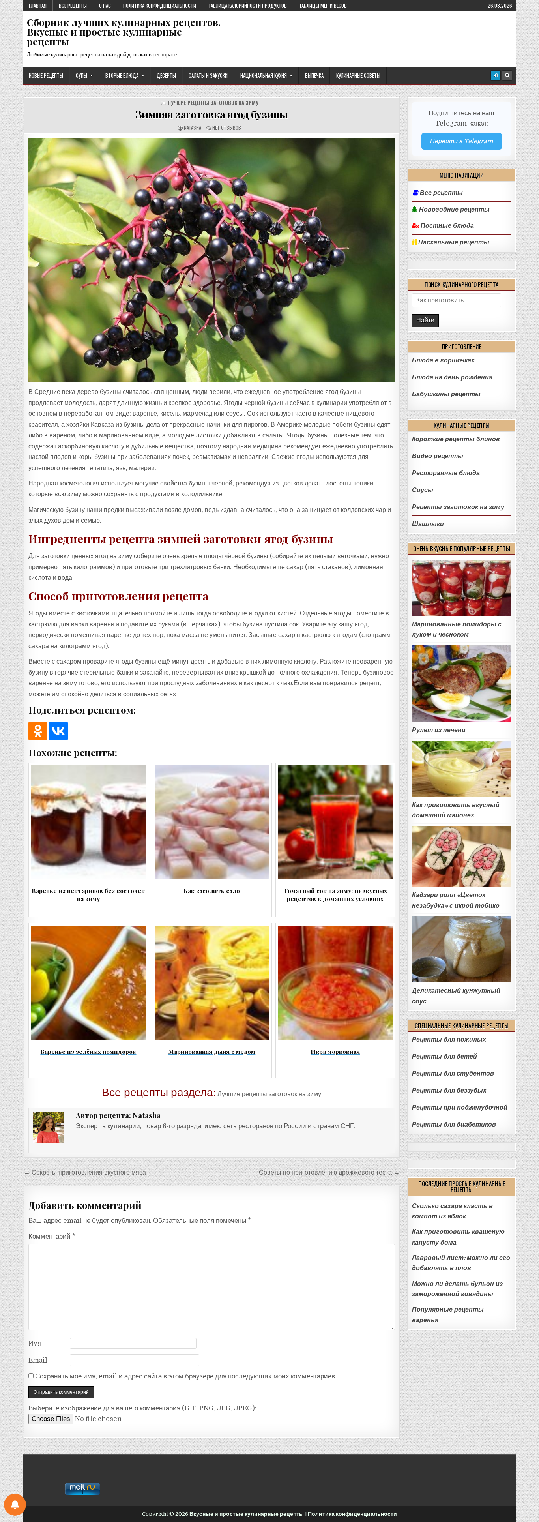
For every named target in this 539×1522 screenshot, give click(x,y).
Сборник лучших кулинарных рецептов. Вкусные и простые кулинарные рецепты (124, 32)
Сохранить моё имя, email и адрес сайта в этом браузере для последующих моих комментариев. (186, 1376)
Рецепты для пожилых (449, 1039)
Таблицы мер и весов (323, 5)
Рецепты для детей (444, 1056)
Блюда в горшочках (443, 360)
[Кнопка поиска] (507, 75)
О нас (105, 5)
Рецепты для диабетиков (454, 1124)
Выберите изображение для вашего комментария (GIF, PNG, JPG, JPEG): (142, 1408)
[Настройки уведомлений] (15, 1505)
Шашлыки (428, 524)
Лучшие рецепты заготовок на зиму (212, 103)
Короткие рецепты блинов (456, 439)
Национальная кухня (263, 75)
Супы (81, 75)
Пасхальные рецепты (453, 242)
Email (37, 1360)
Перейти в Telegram (461, 141)
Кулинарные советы (358, 75)
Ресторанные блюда (446, 473)
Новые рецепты (46, 75)
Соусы (422, 490)
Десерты (166, 75)
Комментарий (51, 1236)
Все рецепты (73, 5)
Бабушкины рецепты (446, 394)
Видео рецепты (437, 456)
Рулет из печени (439, 730)
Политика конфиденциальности (159, 5)
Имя (34, 1343)
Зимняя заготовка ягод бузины (211, 114)
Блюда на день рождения (452, 377)
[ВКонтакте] (58, 731)
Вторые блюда (121, 75)
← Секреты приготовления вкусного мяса (85, 1172)
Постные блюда (446, 225)
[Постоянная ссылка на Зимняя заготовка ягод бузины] (211, 260)
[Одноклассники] (37, 731)
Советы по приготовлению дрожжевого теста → (329, 1172)
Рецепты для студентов (453, 1073)
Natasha (192, 127)
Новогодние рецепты (453, 209)
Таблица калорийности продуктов (247, 5)
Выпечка (314, 75)
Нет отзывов (226, 127)
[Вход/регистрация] (495, 75)
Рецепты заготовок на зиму (458, 507)
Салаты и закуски (208, 75)
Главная (38, 5)
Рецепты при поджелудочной (459, 1107)
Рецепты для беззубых (449, 1090)
